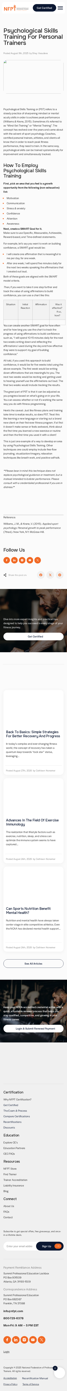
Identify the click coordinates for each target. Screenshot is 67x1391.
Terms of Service (31, 1384)
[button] (41, 575)
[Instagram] (22, 560)
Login (6, 1351)
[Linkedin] (14, 560)
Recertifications (12, 1122)
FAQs (6, 1211)
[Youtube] (30, 560)
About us (8, 1206)
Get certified (10, 1105)
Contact (8, 1217)
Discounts (9, 1127)
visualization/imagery (28, 453)
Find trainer (10, 1174)
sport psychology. (34, 133)
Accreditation (10, 1378)
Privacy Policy (10, 1384)
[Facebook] (6, 560)
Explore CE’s (10, 1142)
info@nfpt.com (13, 1311)
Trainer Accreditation (15, 1180)
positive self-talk (50, 457)
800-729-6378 (13, 1318)
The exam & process (15, 1110)
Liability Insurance (13, 1185)
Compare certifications (16, 1116)
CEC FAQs (9, 1153)
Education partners (14, 1148)
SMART (24, 228)
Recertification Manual (35, 1378)
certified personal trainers (18, 137)
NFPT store (9, 1168)
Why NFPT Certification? (17, 1099)
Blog (5, 1191)
